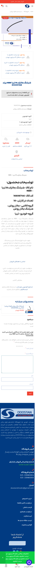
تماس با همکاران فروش (17, 260)
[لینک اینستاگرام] (20, 550)
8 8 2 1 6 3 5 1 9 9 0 (26, 463)
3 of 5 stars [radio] (20, 344)
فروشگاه (26, 12)
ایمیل (31, 383)
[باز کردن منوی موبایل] (32, 6)
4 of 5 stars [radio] (18, 344)
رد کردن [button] (3, 557)
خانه (32, 12)
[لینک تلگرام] (14, 550)
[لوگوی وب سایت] (27, 6)
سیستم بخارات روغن (16, 12)
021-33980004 (27, 473)
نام (32, 374)
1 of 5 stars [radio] (22, 344)
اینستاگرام (24, 288)
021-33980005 (27, 476)
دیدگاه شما (29, 352)
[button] (34, 308)
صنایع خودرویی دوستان (25, 285)
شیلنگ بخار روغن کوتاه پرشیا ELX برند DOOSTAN (14, 306)
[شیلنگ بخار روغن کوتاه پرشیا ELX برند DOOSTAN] (29, 308)
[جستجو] (6, 6)
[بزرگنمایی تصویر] (30, 44)
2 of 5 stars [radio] (21, 344)
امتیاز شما (29, 347)
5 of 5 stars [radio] (17, 344)
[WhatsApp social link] (17, 550)
